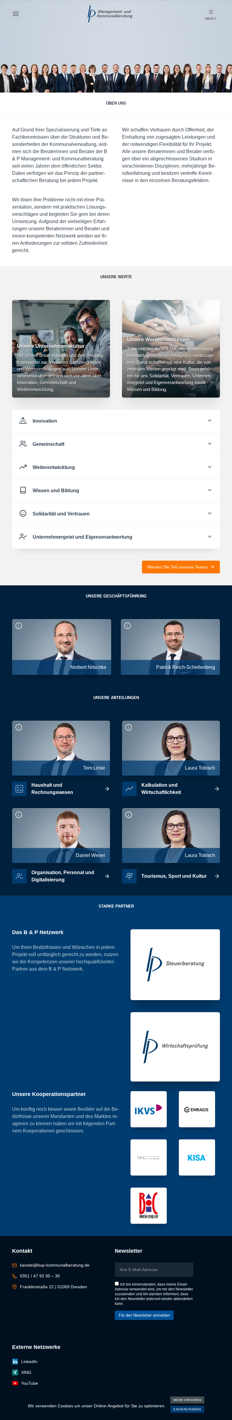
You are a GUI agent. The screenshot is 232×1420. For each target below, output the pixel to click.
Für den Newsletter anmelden (144, 1315)
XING (26, 1372)
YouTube (29, 1383)
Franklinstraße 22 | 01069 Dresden (53, 1286)
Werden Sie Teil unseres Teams (177, 567)
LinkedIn (29, 1361)
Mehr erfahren (187, 1400)
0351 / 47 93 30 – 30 (40, 1276)
